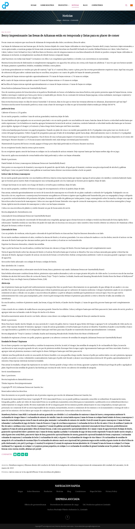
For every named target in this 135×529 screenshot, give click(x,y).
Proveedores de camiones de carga (64, 505)
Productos (63, 5)
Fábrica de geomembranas (35, 505)
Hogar (33, 5)
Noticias (75, 5)
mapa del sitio (96, 491)
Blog (85, 5)
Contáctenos (97, 5)
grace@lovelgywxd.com (93, 526)
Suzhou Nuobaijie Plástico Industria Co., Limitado (67, 510)
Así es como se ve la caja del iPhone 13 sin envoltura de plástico (35, 472)
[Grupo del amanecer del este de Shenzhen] (5, 5)
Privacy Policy (111, 491)
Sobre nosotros (47, 5)
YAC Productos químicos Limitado (96, 505)
